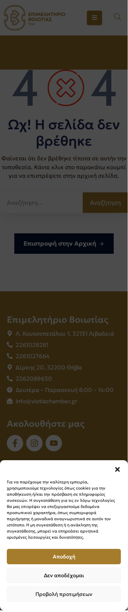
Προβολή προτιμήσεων (63, 594)
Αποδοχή (64, 556)
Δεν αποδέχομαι (64, 575)
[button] (117, 468)
